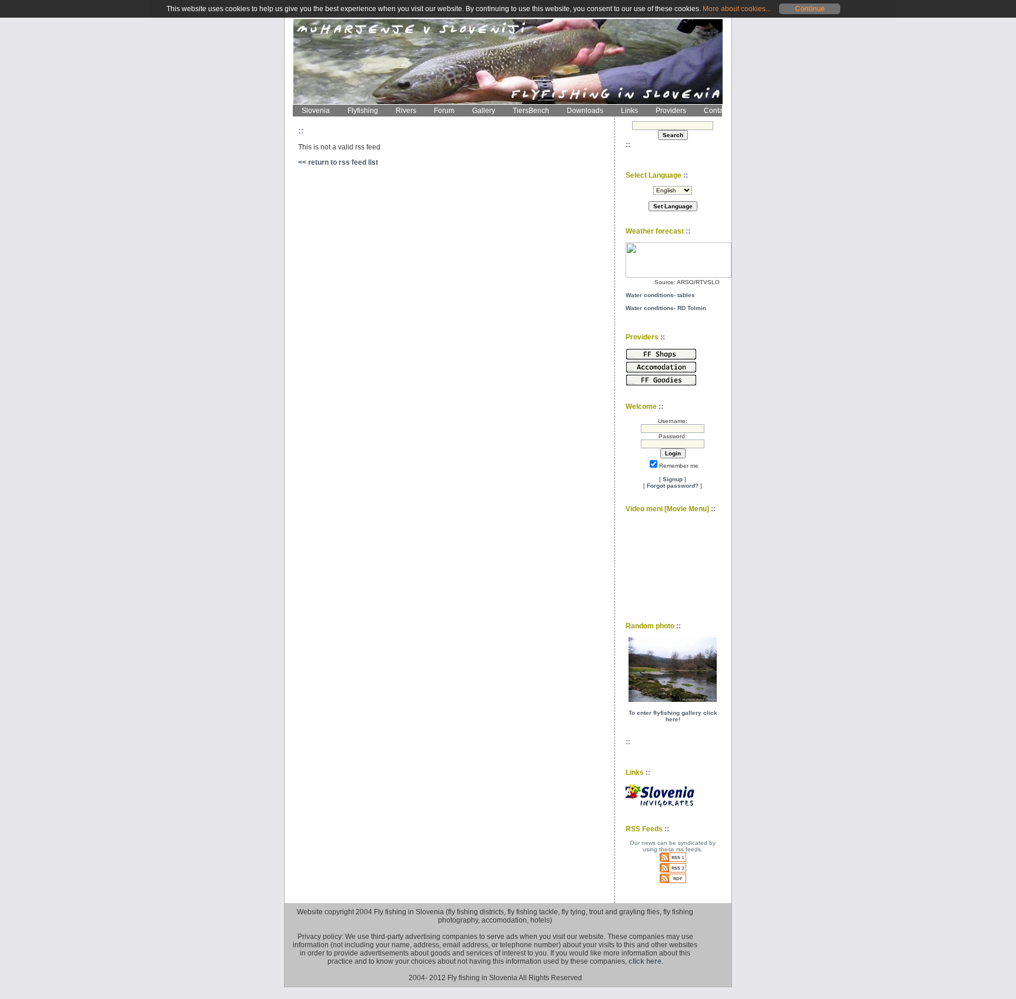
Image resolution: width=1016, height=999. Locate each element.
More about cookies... (737, 9)
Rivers (406, 110)
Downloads (585, 110)
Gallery (483, 110)
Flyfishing (362, 110)
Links (629, 110)
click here (645, 961)
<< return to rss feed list (338, 162)
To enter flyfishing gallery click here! (673, 716)
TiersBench (531, 110)
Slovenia (316, 110)
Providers (671, 110)
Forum (444, 110)
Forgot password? (672, 485)
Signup (673, 479)
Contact (716, 110)
